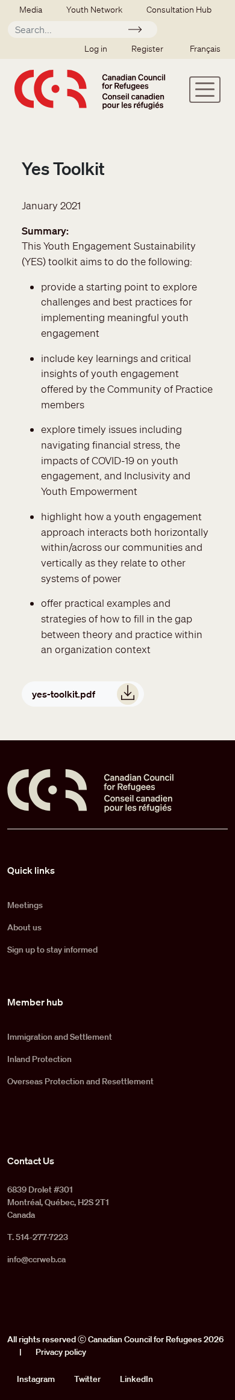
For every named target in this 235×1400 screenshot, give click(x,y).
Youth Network (94, 9)
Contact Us (30, 1161)
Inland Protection (39, 1059)
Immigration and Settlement (59, 1036)
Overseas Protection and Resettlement (80, 1081)
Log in (95, 48)
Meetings (25, 905)
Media (30, 9)
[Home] (89, 89)
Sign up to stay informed (52, 949)
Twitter (87, 1379)
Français (205, 48)
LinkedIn (136, 1379)
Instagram (36, 1379)
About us (24, 927)
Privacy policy (61, 1351)
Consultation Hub (179, 9)
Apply (140, 31)
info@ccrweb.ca (36, 1259)
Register (147, 48)
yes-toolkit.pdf (63, 694)
